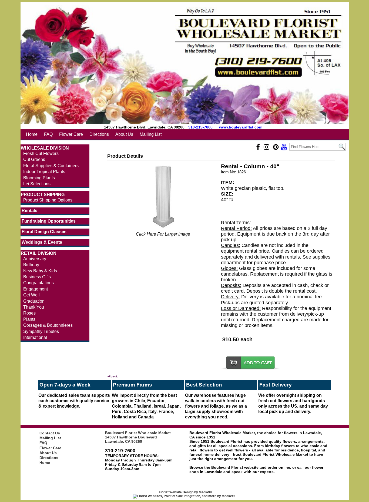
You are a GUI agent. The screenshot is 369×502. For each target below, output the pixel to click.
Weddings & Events (42, 242)
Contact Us (49, 433)
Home (32, 134)
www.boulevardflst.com (240, 127)
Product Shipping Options (47, 200)
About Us (124, 134)
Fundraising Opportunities (49, 221)
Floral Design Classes (44, 231)
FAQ (48, 134)
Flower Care (71, 134)
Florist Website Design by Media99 (185, 492)
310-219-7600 (200, 127)
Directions (99, 134)
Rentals (29, 210)
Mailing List (151, 134)
